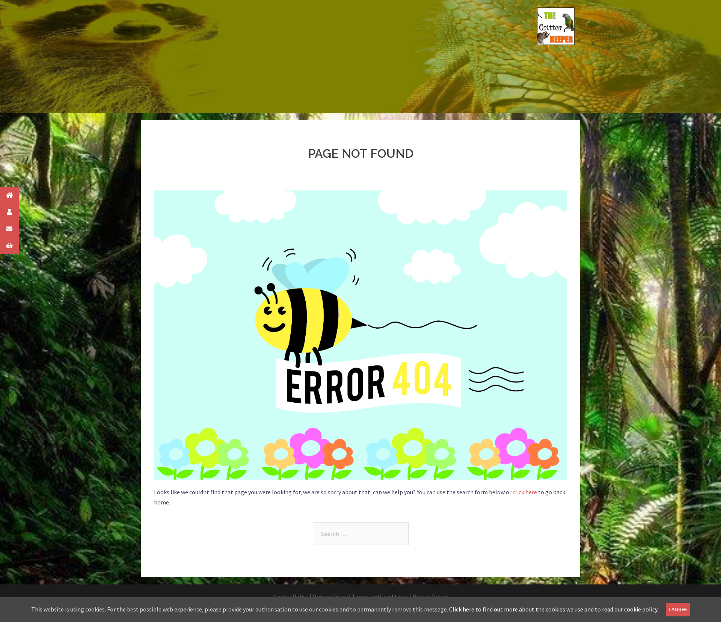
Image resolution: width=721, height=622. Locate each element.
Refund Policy (430, 596)
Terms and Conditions (380, 596)
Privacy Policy (330, 596)
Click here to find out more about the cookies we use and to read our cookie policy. (553, 609)
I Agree (678, 609)
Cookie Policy (291, 596)
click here (525, 492)
